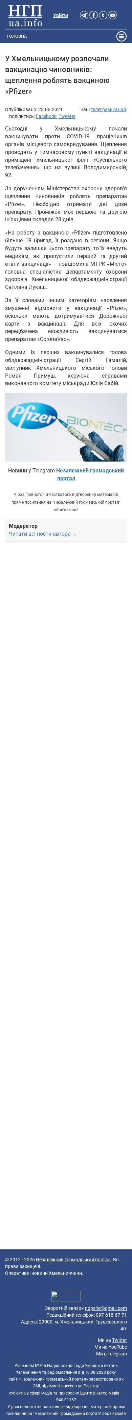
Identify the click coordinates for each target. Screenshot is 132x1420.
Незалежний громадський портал (73, 1259)
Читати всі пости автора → (43, 534)
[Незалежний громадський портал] (25, 15)
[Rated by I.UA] (66, 1297)
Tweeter (67, 116)
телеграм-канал (108, 109)
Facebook (46, 116)
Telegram (117, 1353)
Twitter (119, 1340)
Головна (17, 36)
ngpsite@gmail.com (106, 1308)
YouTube (118, 1347)
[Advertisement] (66, 819)
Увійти (60, 15)
